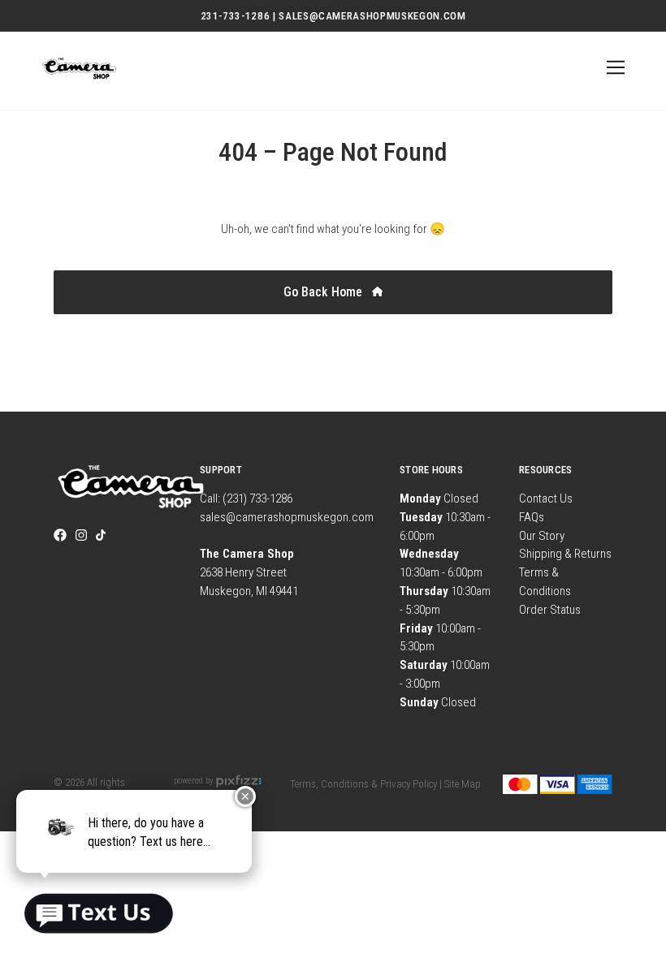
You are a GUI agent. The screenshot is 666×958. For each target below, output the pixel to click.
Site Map (462, 784)
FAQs (531, 517)
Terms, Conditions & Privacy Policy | (366, 784)
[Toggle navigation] (612, 67)
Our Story (541, 536)
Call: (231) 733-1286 (246, 498)
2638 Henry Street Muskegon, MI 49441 (249, 572)
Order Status (550, 609)
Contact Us (546, 498)
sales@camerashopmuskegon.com (287, 517)
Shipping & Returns (565, 553)
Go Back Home (324, 292)
